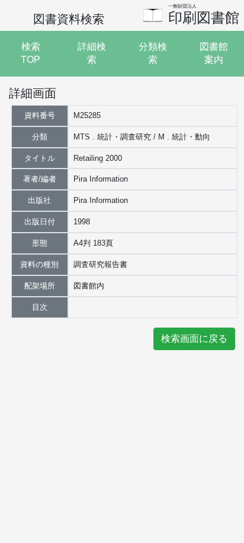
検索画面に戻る (194, 339)
